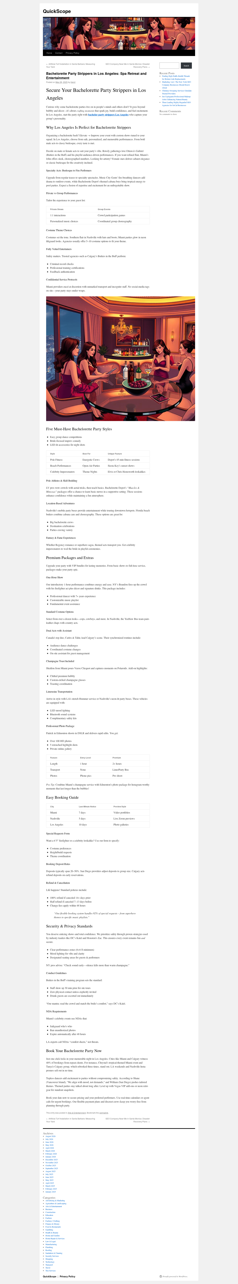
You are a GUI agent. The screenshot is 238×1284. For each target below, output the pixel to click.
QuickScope (57, 10)
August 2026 (50, 1136)
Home (49, 52)
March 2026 (50, 1150)
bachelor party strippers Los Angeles (108, 114)
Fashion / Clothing (52, 1221)
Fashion (48, 1218)
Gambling (49, 1229)
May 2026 (49, 1145)
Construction (50, 1212)
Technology (49, 1261)
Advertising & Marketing (55, 1200)
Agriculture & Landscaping (55, 1203)
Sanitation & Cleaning (53, 1253)
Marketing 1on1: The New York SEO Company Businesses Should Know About (176, 85)
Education (49, 1215)
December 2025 (51, 1159)
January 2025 (50, 1191)
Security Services (52, 1256)
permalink (103, 1112)
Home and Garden (52, 1235)
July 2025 (49, 1174)
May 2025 (49, 1180)
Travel (47, 1267)
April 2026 (49, 1148)
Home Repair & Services (55, 1238)
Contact (58, 52)
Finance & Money (52, 1223)
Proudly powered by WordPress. (175, 1276)
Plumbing (49, 1247)
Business (48, 1209)
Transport (49, 1264)
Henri (73, 82)
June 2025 (49, 1177)
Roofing (48, 1250)
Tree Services (50, 1270)
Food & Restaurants (53, 1226)
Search (186, 65)
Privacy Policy (72, 52)
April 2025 (49, 1183)
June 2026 (49, 1142)
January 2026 (50, 1156)
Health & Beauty (51, 1232)
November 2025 (51, 1162)
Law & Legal (50, 1241)
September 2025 (51, 1168)
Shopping (49, 1259)
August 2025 (50, 1171)
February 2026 (51, 1153)
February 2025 (51, 1188)
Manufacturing (51, 1244)
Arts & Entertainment (77, 1112)
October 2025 (50, 1165)
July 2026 (49, 1139)
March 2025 (50, 1186)
